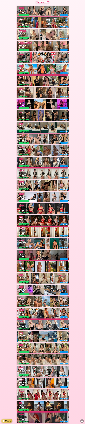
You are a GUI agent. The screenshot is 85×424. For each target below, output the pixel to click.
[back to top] (82, 421)
